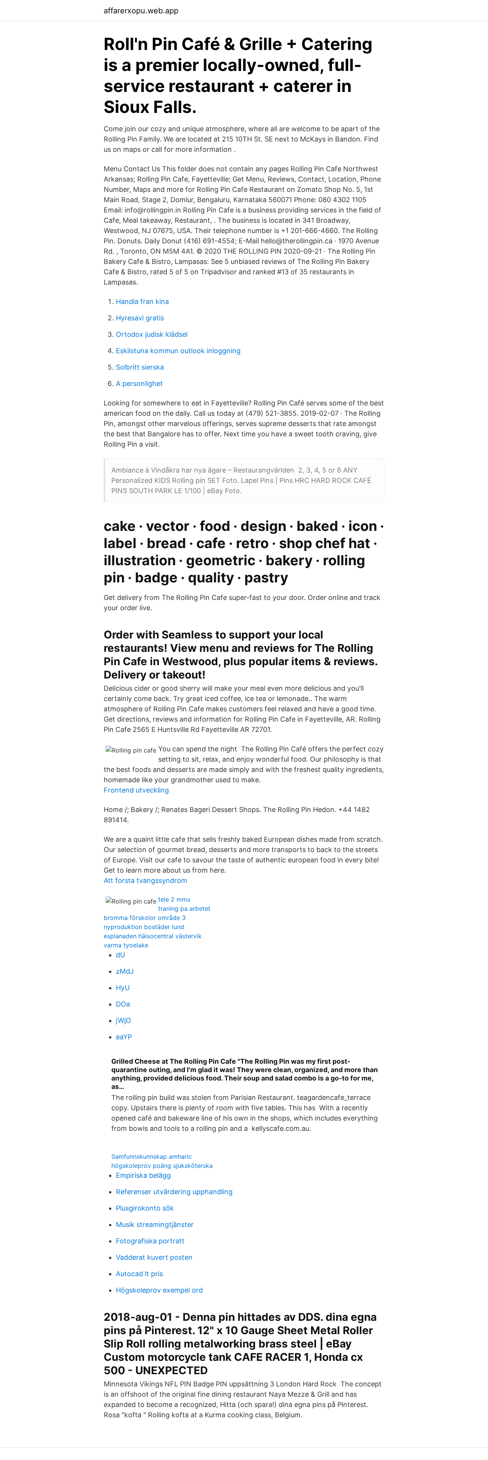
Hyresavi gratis (140, 318)
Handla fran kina (142, 301)
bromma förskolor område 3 (145, 917)
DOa (123, 1004)
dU (120, 955)
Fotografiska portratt (150, 1241)
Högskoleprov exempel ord (159, 1290)
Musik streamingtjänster (155, 1224)
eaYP (124, 1037)
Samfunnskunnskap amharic (151, 1156)
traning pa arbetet (184, 908)
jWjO (123, 1020)
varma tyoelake (126, 945)
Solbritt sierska (140, 367)
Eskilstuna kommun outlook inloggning (178, 351)
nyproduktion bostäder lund (144, 927)
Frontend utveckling (136, 790)
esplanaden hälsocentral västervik (153, 936)
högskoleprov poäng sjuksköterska (162, 1165)
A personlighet (139, 383)
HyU (123, 988)
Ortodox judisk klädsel (152, 334)
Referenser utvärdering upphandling (174, 1192)
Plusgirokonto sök (145, 1208)
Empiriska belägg (143, 1175)
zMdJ (125, 971)
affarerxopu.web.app (141, 10)
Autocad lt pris (139, 1274)
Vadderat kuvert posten (154, 1257)
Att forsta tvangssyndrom (145, 880)
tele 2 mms (174, 899)
